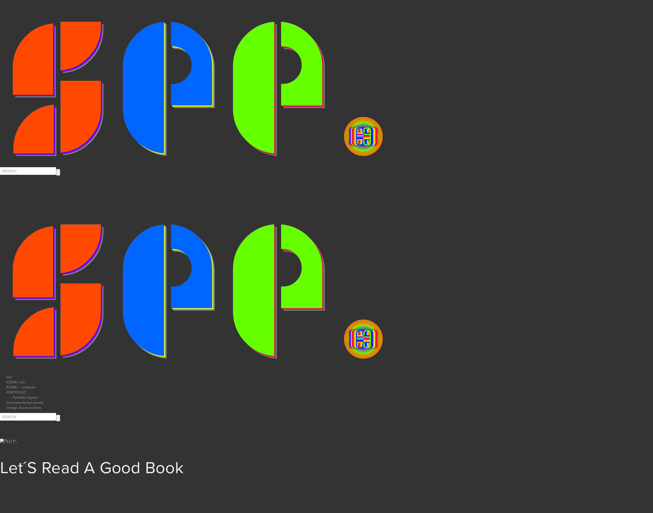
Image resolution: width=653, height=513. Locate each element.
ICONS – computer (21, 387)
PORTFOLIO (16, 392)
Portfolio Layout (25, 397)
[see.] (197, 291)
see (9, 377)
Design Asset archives (24, 408)
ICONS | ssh (15, 382)
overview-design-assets (25, 402)
